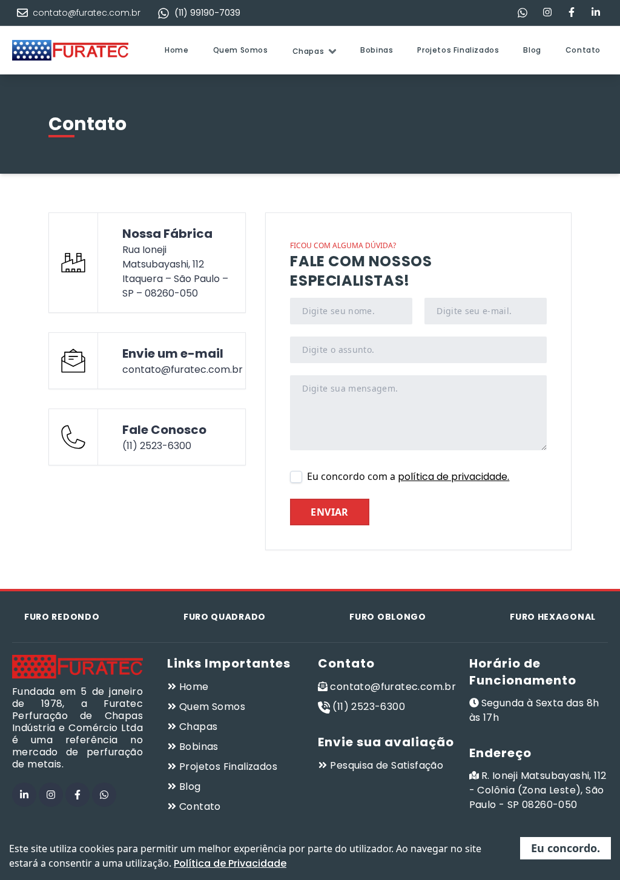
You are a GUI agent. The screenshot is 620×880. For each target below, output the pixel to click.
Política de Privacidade (230, 863)
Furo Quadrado (224, 617)
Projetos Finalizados (458, 50)
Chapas (308, 51)
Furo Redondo (61, 617)
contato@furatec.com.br (86, 13)
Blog (532, 50)
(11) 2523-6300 (156, 446)
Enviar (329, 512)
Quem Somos (240, 50)
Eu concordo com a (408, 477)
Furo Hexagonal (553, 617)
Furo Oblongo (387, 617)
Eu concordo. (565, 848)
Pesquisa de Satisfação (386, 765)
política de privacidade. (453, 477)
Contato (583, 50)
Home (176, 50)
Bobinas (376, 50)
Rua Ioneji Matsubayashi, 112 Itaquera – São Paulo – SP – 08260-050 (175, 271)
